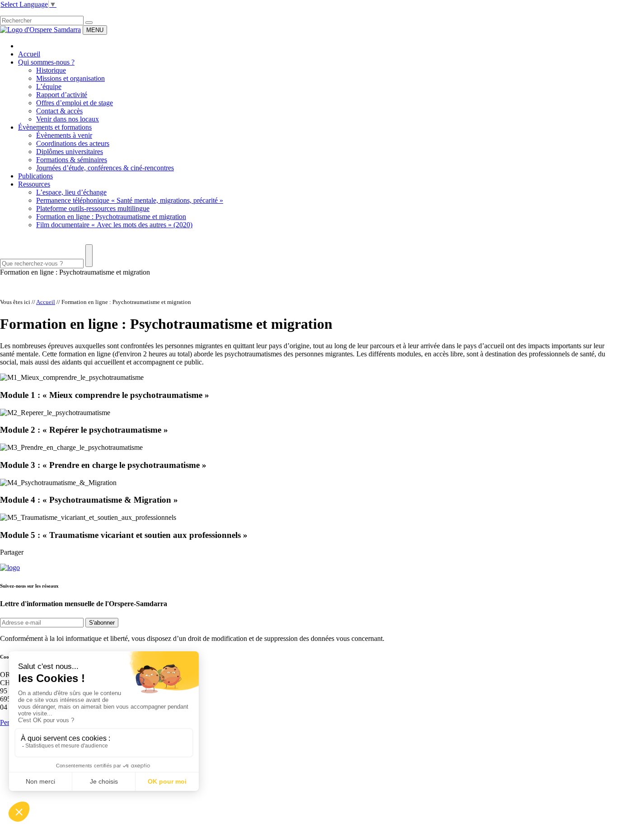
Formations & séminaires (71, 160)
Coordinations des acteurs (72, 143)
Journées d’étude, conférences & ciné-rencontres (105, 168)
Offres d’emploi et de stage (74, 103)
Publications (35, 176)
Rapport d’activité (61, 94)
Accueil (29, 54)
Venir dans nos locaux (67, 119)
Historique (51, 70)
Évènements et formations (55, 127)
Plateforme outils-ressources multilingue (93, 208)
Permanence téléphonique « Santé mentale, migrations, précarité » (129, 200)
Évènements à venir (64, 135)
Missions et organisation (70, 78)
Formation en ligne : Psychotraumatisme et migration (111, 216)
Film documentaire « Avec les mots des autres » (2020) (114, 225)
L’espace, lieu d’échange (71, 192)
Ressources (34, 184)
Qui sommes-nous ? (46, 62)
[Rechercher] (89, 22)
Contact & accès (59, 111)
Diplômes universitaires (69, 151)
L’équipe (48, 86)
